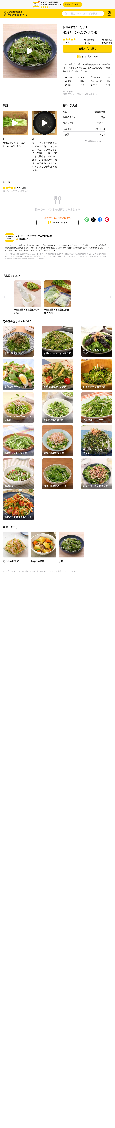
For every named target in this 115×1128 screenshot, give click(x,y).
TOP (5, 571)
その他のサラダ (28, 571)
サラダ (14, 571)
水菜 (65, 112)
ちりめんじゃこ (70, 117)
